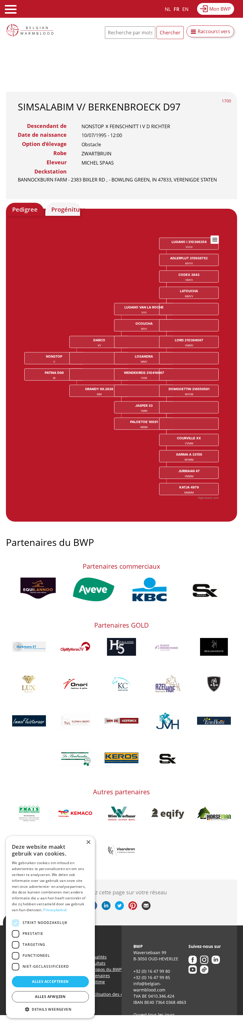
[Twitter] (119, 908)
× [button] (88, 842)
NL (168, 9)
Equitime (96, 982)
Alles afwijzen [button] (50, 996)
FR (176, 9)
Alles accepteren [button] (50, 981)
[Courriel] (146, 908)
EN (185, 9)
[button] (50, 1009)
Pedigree (25, 209)
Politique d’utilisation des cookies (102, 994)
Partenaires (98, 975)
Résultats (96, 963)
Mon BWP (220, 9)
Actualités (97, 957)
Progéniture (65, 209)
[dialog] (50, 927)
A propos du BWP (104, 969)
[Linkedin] (106, 908)
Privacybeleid (54, 909)
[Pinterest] (132, 908)
